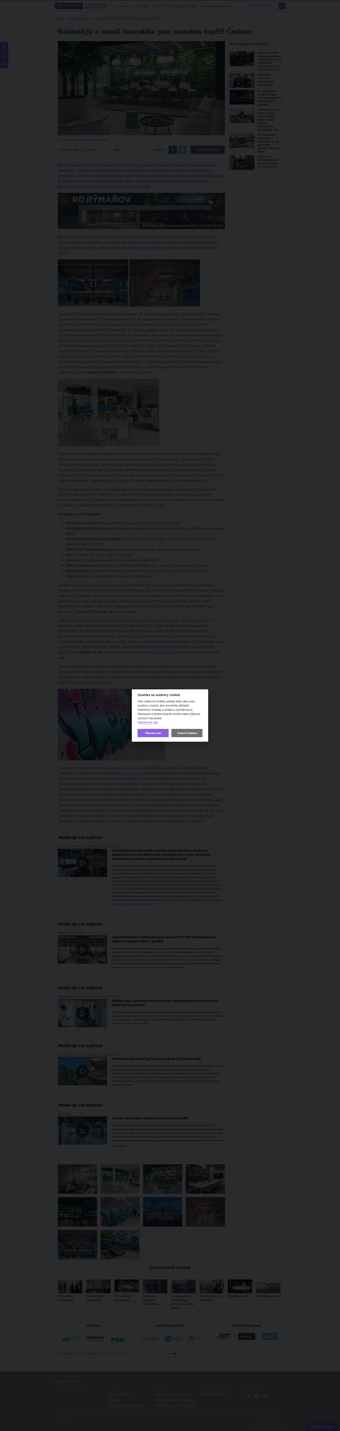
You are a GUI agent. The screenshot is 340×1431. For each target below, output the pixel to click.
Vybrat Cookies (187, 733)
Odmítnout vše (148, 722)
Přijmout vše (153, 733)
